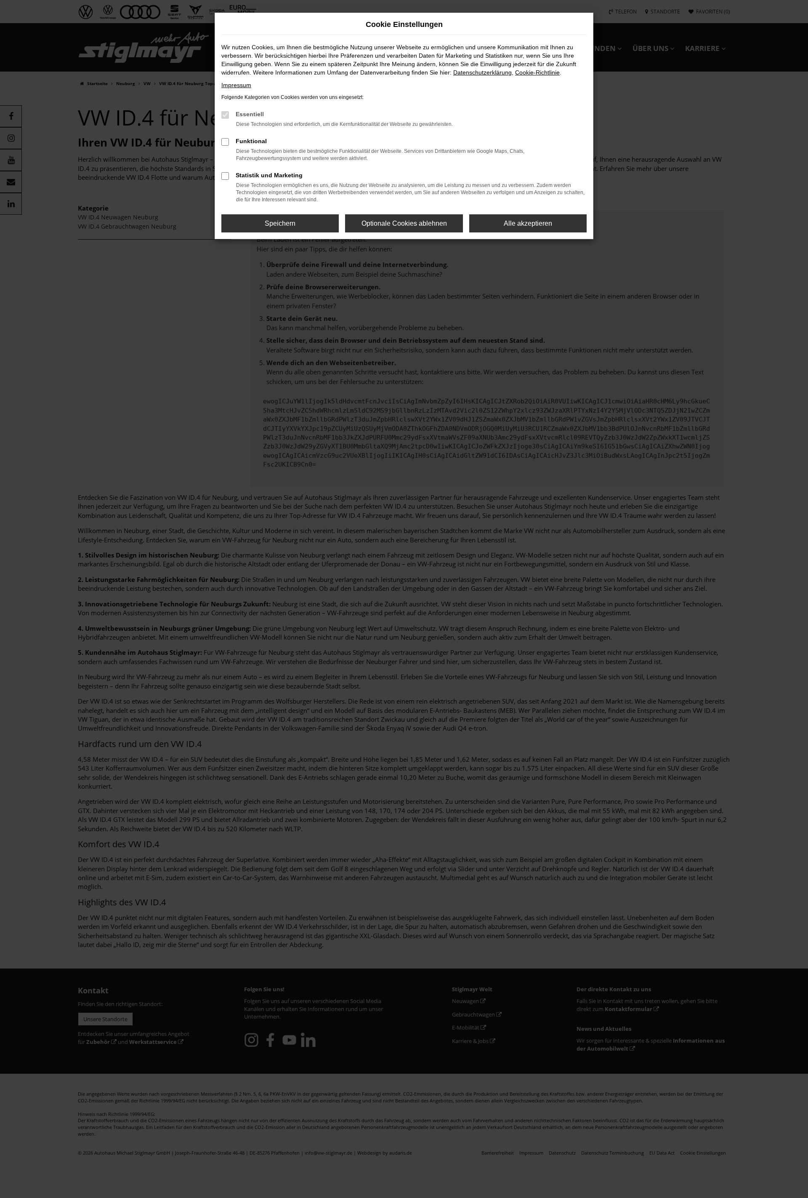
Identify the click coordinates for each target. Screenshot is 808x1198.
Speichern (280, 223)
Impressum (236, 85)
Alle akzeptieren (528, 223)
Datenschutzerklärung (482, 72)
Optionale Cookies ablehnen (404, 223)
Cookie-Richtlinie (537, 72)
